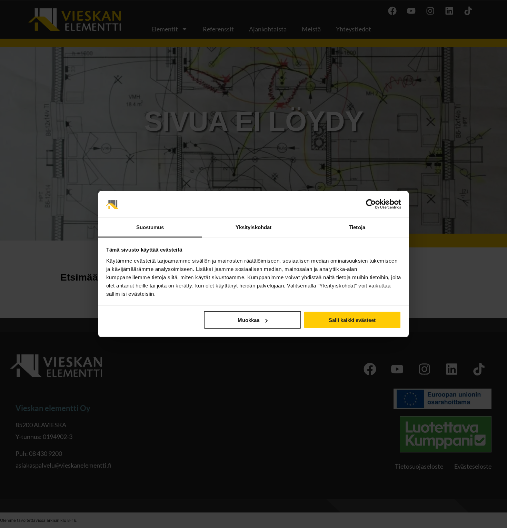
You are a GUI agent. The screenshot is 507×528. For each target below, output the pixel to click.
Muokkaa (248, 320)
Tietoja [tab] (357, 227)
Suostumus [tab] (150, 227)
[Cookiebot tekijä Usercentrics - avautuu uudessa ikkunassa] (371, 204)
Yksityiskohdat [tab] (253, 227)
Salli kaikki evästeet (352, 320)
